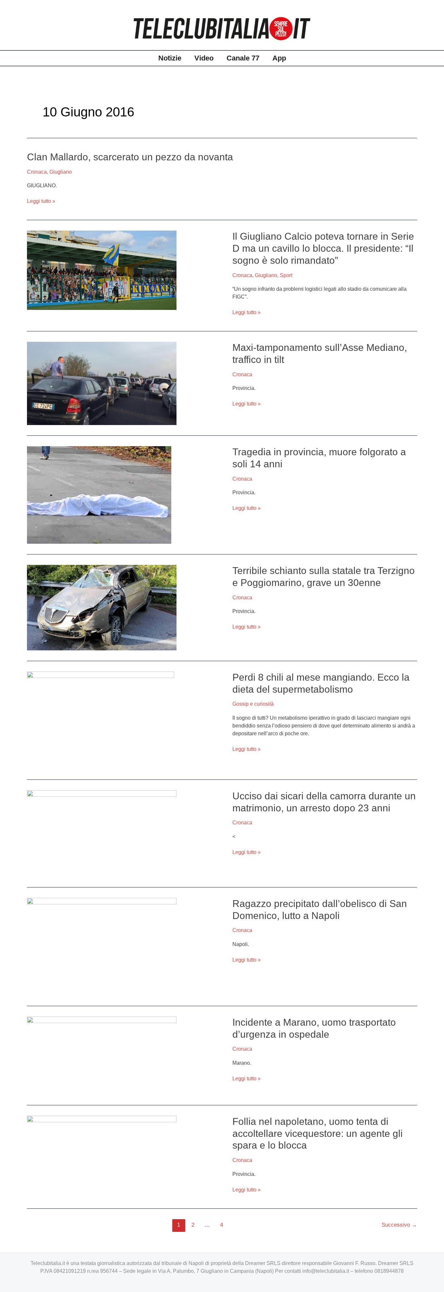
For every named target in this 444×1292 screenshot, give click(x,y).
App (279, 58)
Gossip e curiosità (253, 704)
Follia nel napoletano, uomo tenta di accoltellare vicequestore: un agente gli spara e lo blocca (317, 1133)
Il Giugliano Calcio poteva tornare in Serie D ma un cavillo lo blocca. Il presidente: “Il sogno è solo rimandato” (323, 248)
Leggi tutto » (41, 200)
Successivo (399, 1225)
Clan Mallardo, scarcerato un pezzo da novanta (131, 157)
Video (204, 58)
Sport (286, 275)
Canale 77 (243, 58)
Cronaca (37, 172)
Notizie (169, 58)
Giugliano (60, 172)
